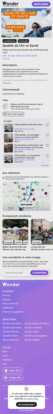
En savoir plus (31, 398)
